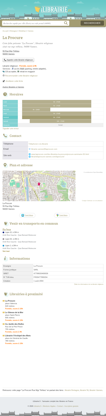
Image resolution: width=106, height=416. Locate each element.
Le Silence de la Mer (14, 312)
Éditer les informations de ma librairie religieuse (88, 284)
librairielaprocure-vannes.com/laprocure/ (47, 157)
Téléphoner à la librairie (38, 144)
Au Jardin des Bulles (14, 324)
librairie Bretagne (72, 390)
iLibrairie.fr (53, 10)
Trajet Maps (63, 215)
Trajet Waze (29, 215)
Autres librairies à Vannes (13, 87)
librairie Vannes (96, 390)
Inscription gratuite (71, 406)
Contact (60, 406)
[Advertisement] (81, 52)
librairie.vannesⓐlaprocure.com (44, 149)
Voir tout (6, 251)
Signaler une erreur (11, 128)
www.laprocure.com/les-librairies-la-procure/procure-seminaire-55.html (60, 154)
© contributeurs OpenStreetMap (93, 172)
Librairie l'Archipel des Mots (18, 335)
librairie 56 (84, 390)
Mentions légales (49, 406)
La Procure (10, 301)
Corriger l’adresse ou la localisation (92, 200)
